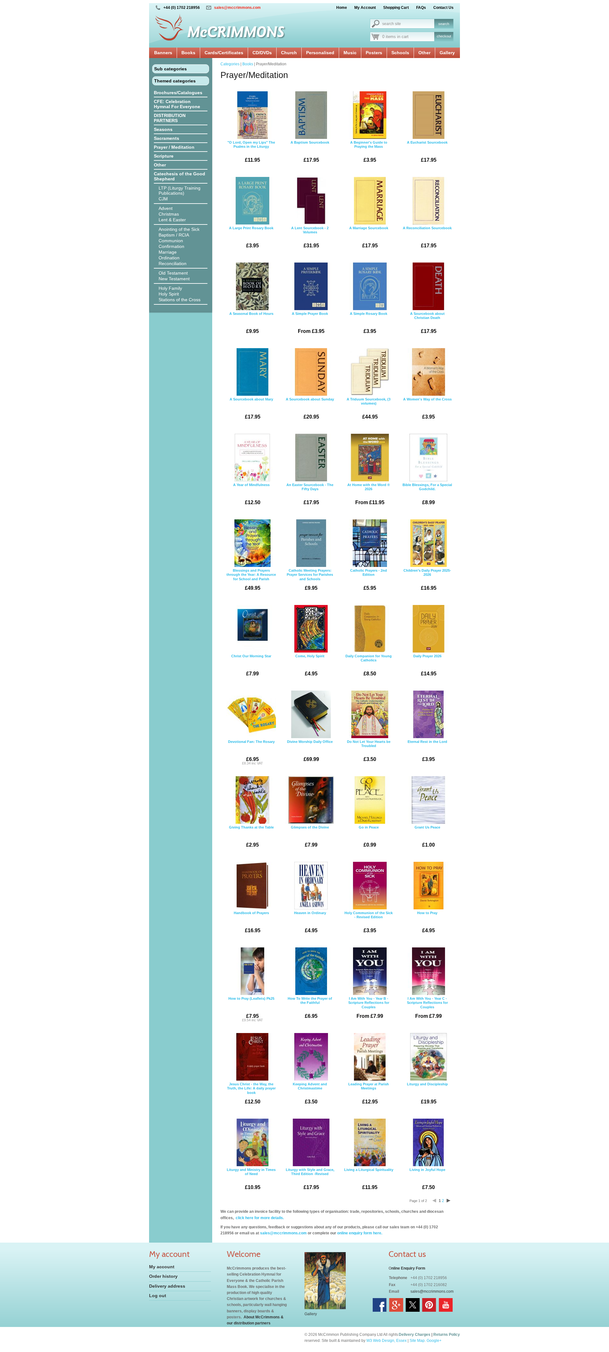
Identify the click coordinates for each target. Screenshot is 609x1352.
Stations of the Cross (179, 299)
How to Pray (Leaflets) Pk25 (251, 1009)
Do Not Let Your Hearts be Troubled (368, 751)
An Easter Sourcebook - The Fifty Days (309, 494)
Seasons (163, 129)
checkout (444, 36)
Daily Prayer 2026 (427, 665)
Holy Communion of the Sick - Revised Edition (368, 922)
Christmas (169, 214)
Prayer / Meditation (174, 147)
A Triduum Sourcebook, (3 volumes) (368, 408)
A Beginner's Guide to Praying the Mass (368, 151)
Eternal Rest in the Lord (427, 751)
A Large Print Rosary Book (251, 237)
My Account (365, 7)
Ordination (169, 257)
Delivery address (167, 1286)
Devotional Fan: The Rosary (251, 752)
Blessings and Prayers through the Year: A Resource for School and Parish (251, 580)
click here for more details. (259, 1218)
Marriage (168, 252)
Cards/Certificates (224, 52)
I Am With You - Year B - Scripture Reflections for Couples (368, 1008)
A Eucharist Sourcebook (427, 151)
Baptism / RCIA (174, 234)
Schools (400, 52)
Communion (171, 240)
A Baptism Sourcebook (310, 151)
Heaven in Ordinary (310, 922)
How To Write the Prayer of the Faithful (310, 1008)
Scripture (164, 156)
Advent (166, 208)
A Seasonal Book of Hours (251, 323)
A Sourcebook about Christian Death (427, 323)
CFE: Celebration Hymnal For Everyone (177, 104)
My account (161, 1266)
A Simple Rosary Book (368, 323)
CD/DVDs (262, 52)
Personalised (320, 52)
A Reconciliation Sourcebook (427, 237)
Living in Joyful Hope (427, 1179)
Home (341, 7)
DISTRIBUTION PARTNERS (170, 118)
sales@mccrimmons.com (237, 7)
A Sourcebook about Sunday (310, 408)
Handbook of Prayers (251, 922)
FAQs (421, 7)
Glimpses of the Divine (310, 836)
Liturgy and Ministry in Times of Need (251, 1179)
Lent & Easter (172, 219)
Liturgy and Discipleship (427, 1093)
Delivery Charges (414, 1334)
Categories (229, 64)
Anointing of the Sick (179, 229)
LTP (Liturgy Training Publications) (179, 190)
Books (188, 52)
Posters (374, 52)
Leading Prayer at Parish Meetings (368, 1093)
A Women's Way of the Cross (427, 408)
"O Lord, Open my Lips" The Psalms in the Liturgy (251, 151)
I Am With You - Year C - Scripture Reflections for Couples (427, 1008)
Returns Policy (446, 1334)
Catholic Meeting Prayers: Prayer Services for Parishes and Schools (310, 580)
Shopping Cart (396, 7)
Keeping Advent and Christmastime (310, 1093)
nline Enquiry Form (408, 1268)
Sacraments (166, 138)
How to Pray (427, 922)
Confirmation (171, 246)
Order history (163, 1276)
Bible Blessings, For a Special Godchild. (427, 494)
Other (424, 52)
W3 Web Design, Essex (386, 1340)
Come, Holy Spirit (309, 665)
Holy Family (170, 288)
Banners (163, 52)
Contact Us (443, 7)
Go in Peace (369, 836)
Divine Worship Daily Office (310, 751)
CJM (163, 198)
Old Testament (173, 273)
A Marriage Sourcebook (368, 237)
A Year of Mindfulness (251, 494)
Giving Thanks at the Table (251, 836)
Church (289, 52)
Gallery (447, 52)
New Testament (174, 278)
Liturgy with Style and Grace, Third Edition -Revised (310, 1179)
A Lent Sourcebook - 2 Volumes (310, 237)
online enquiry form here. (359, 1233)
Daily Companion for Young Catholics (368, 665)
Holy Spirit (169, 293)
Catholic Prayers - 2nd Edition (368, 580)
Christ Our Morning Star (251, 665)
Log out (157, 1295)
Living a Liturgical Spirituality (368, 1179)
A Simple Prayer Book (310, 323)
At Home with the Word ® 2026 (368, 494)
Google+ (434, 1340)
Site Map (417, 1340)
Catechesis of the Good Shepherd (179, 176)
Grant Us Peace (427, 836)
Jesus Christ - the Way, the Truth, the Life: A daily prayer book (251, 1093)
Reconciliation (173, 263)
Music (350, 52)
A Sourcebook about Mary (251, 408)
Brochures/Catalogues (178, 92)
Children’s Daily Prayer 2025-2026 (427, 580)
